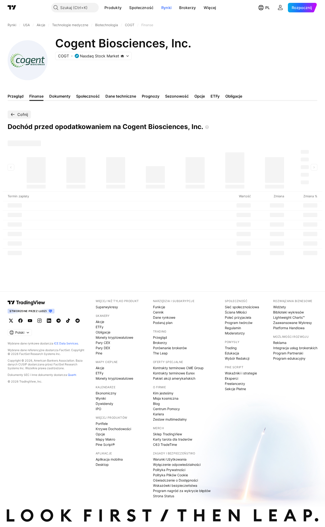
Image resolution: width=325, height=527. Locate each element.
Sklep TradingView (167, 434)
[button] (125, 7)
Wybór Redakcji (237, 358)
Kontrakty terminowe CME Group (178, 368)
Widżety (279, 307)
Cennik (158, 312)
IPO (98, 409)
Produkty (113, 7)
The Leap (160, 353)
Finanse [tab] (36, 96)
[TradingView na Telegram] (58, 320)
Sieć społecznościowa (242, 307)
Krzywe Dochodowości (113, 429)
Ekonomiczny (106, 393)
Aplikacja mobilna (109, 459)
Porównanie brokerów (170, 348)
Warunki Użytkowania (170, 459)
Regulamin (233, 328)
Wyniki (101, 398)
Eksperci (231, 378)
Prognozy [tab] (150, 96)
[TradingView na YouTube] (30, 320)
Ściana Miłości (236, 312)
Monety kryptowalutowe (114, 337)
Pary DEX (103, 348)
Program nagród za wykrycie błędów (182, 491)
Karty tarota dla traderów (172, 439)
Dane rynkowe (164, 317)
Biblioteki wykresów (288, 312)
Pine (99, 353)
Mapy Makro (105, 439)
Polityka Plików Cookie (170, 475)
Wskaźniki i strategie (241, 373)
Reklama (279, 343)
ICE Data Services (66, 343)
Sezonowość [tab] (177, 96)
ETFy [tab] (215, 96)
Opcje (100, 434)
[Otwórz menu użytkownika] (280, 7)
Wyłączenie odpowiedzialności (177, 464)
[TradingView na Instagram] (39, 320)
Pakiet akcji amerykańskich (174, 378)
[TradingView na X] (11, 320)
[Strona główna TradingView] (12, 7)
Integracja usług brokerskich (295, 348)
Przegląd (160, 337)
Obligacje (103, 332)
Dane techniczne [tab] (120, 96)
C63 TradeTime (165, 444)
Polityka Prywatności (169, 470)
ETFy (99, 327)
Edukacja (232, 353)
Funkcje (159, 307)
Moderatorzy (235, 333)
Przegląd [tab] (16, 96)
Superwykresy (107, 307)
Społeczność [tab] (88, 96)
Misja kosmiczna (165, 398)
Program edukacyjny (289, 358)
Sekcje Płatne (235, 389)
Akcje (100, 322)
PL (267, 7)
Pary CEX (103, 343)
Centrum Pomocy (166, 409)
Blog (156, 404)
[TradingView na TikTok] (68, 320)
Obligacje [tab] (233, 96)
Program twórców (238, 323)
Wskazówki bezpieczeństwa (175, 485)
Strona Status (163, 496)
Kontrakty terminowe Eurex (174, 373)
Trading (231, 348)
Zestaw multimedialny (170, 419)
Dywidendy (104, 404)
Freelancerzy (235, 384)
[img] (122, 56)
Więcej (210, 7)
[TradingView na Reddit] (77, 320)
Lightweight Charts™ (289, 317)
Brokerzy (187, 7)
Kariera (158, 414)
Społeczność (141, 7)
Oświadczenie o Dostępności (175, 480)
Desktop (102, 464)
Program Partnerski (288, 353)
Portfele (102, 424)
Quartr (72, 375)
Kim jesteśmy (163, 393)
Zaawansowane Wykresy (292, 323)
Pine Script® (105, 444)
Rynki (166, 7)
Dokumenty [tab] (59, 96)
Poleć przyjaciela (238, 317)
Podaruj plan (162, 323)
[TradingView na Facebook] (20, 320)
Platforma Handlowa (289, 328)
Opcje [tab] (199, 96)
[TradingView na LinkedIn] (49, 320)
